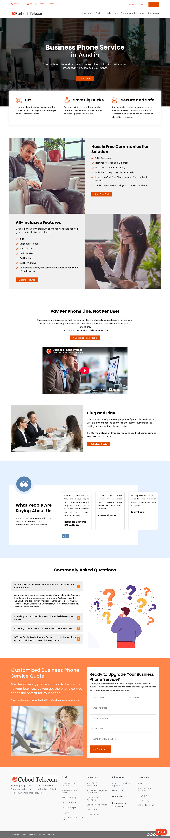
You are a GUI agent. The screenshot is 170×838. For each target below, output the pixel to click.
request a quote (136, 4)
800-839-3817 (19, 4)
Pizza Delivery (93, 815)
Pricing (99, 13)
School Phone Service (97, 805)
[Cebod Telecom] (28, 14)
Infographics (143, 795)
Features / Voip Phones (132, 13)
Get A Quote (85, 78)
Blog (139, 783)
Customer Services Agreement (121, 784)
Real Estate (92, 810)
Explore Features (27, 280)
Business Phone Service (69, 791)
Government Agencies (93, 799)
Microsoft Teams (70, 802)
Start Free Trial (102, 194)
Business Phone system (69, 784)
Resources (153, 13)
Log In (153, 4)
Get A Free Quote (98, 444)
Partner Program (145, 800)
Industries (111, 13)
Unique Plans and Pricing (85, 338)
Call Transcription (70, 807)
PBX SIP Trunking (69, 798)
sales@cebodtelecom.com (41, 4)
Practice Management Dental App (72, 818)
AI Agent (65, 812)
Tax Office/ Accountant (92, 784)
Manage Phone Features (144, 789)
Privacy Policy (118, 790)
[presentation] (63, 536)
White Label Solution (146, 805)
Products (86, 13)
